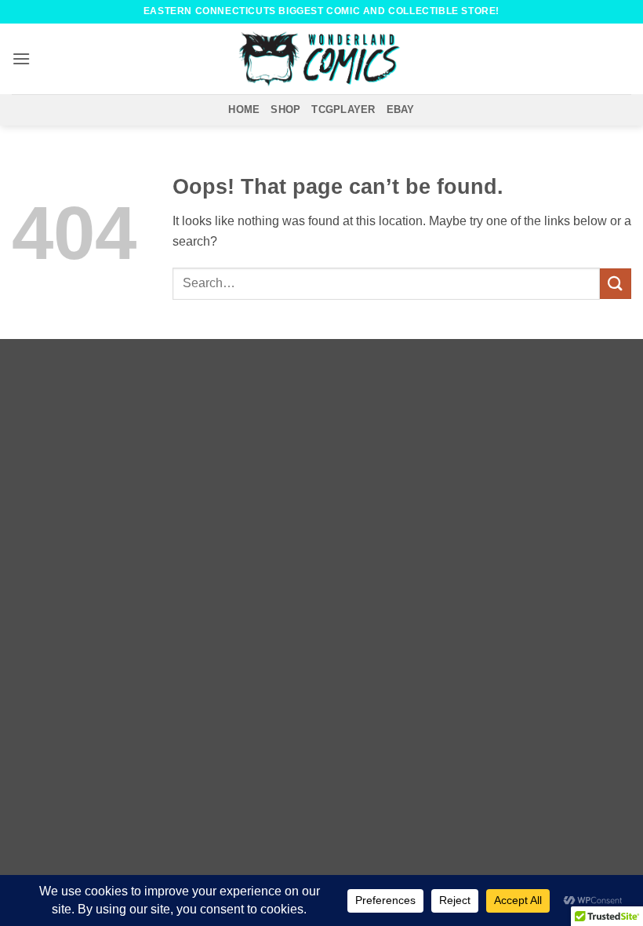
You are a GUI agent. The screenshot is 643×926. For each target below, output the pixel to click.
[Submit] (615, 283)
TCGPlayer (343, 109)
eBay (401, 109)
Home (244, 109)
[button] (21, 58)
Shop (285, 109)
